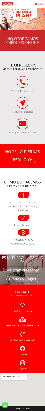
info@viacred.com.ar (22, 311)
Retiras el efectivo (23, 225)
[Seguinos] (22, 348)
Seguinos (22, 354)
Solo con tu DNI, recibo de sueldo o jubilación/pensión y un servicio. (22, 206)
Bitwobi (27, 409)
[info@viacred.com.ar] (22, 305)
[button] (3, 19)
